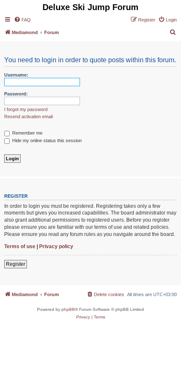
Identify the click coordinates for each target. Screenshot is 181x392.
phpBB (68, 309)
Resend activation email (28, 116)
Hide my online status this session (46, 140)
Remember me (27, 132)
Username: (16, 74)
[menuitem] (22, 20)
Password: (16, 93)
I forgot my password (26, 109)
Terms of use (19, 246)
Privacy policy (56, 246)
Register (15, 264)
